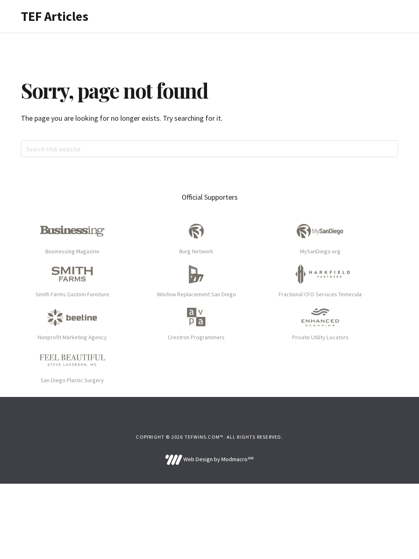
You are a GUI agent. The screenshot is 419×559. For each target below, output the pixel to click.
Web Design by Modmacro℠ (217, 459)
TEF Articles (54, 16)
